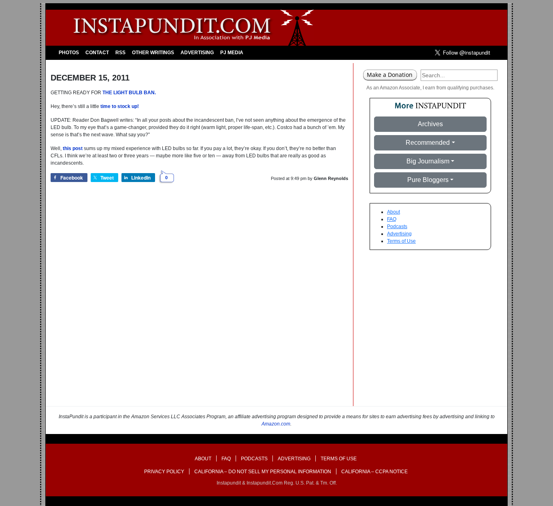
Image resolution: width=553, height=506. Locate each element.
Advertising (197, 52)
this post (73, 148)
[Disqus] (199, 303)
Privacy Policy (164, 471)
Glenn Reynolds (331, 178)
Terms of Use (401, 241)
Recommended (428, 142)
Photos (69, 52)
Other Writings (153, 52)
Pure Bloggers (428, 179)
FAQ (391, 219)
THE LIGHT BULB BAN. (129, 92)
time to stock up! (119, 106)
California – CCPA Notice (374, 471)
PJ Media (231, 52)
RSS (120, 52)
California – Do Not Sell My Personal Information (262, 471)
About (393, 212)
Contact (97, 52)
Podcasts (397, 226)
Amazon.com (276, 424)
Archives (430, 124)
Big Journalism (427, 161)
